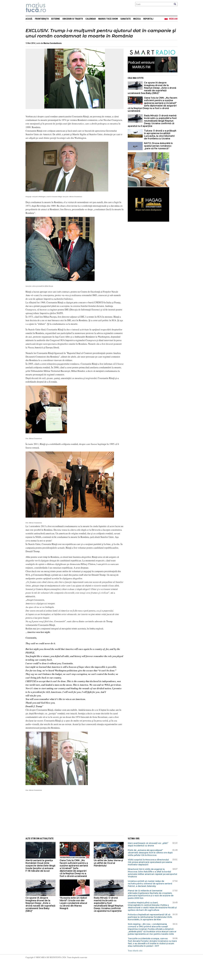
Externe (55, 18)
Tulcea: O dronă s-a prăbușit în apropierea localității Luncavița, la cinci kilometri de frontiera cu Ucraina (160, 134)
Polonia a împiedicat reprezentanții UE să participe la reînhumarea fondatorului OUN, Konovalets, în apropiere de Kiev (150, 917)
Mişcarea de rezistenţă (51, 8)
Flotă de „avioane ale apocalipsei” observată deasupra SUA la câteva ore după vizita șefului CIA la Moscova (150, 852)
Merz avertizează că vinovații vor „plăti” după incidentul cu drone (148, 844)
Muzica (137, 18)
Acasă (29, 18)
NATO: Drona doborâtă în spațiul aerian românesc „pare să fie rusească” (158, 146)
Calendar (90, 18)
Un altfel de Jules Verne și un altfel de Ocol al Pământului (108, 863)
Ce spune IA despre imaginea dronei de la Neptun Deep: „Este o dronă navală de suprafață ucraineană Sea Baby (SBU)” (152, 87)
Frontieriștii (42, 18)
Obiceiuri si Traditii (72, 18)
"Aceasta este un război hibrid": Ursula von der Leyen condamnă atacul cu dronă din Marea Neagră (73, 903)
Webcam (173, 18)
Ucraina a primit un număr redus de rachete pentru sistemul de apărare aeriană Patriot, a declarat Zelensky (150, 883)
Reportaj (148, 18)
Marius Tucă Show (108, 18)
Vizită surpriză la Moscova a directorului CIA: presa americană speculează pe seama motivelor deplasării (150, 862)
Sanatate (125, 18)
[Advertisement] (72, 813)
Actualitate (46, 838)
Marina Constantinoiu (53, 43)
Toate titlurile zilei (135, 950)
